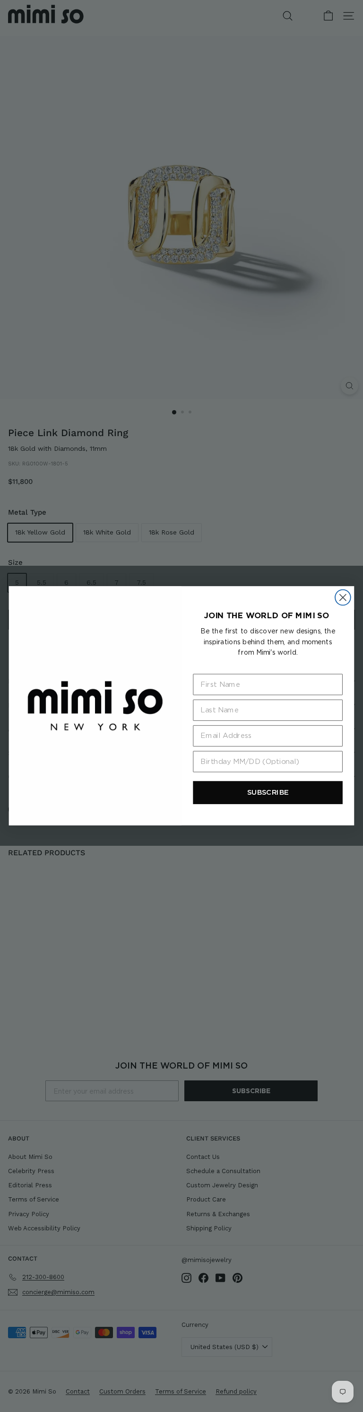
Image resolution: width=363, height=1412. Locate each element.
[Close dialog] (343, 597)
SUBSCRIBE (267, 792)
